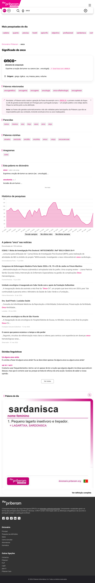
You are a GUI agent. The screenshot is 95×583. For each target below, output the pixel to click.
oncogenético (9, 90)
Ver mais (47, 187)
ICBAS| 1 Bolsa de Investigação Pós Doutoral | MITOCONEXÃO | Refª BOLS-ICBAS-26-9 (38, 250)
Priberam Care (6, 571)
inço (29, 124)
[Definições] (85, 10)
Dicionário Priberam (10, 44)
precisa (26, 33)
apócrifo (44, 33)
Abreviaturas (6, 542)
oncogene (34, 90)
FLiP (3, 563)
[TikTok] (11, 519)
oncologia (46, 90)
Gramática (5, 545)
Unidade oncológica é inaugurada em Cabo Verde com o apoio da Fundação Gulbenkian (38, 285)
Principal (5, 531)
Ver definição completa (81, 493)
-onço (53, 139)
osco (36, 124)
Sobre (4, 537)
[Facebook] (3, 519)
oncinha (36, 139)
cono (6, 154)
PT (4, 11)
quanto (16, 33)
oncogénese (77, 90)
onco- (45, 139)
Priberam (5, 560)
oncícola (17, 139)
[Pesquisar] (18, 10)
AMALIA (63, 100)
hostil (35, 33)
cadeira (6, 33)
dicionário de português (50, 509)
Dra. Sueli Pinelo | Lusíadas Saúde (16, 301)
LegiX (4, 566)
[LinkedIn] (15, 519)
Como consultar (7, 540)
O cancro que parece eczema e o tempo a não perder (24, 332)
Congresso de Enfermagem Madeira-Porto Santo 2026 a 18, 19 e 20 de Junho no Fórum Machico (42, 266)
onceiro (7, 139)
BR (9, 11)
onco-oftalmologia (60, 90)
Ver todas (47, 381)
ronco (6, 124)
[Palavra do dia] (89, 395)
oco (22, 124)
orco (43, 124)
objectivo (55, 33)
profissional (68, 33)
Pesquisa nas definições (10, 534)
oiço (50, 124)
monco (15, 124)
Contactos (5, 557)
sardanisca (81, 33)
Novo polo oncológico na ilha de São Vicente (20, 316)
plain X (4, 569)
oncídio (27, 139)
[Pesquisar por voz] (23, 10)
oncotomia (7, 180)
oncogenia (23, 90)
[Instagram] (7, 519)
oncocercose (64, 139)
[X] (19, 519)
